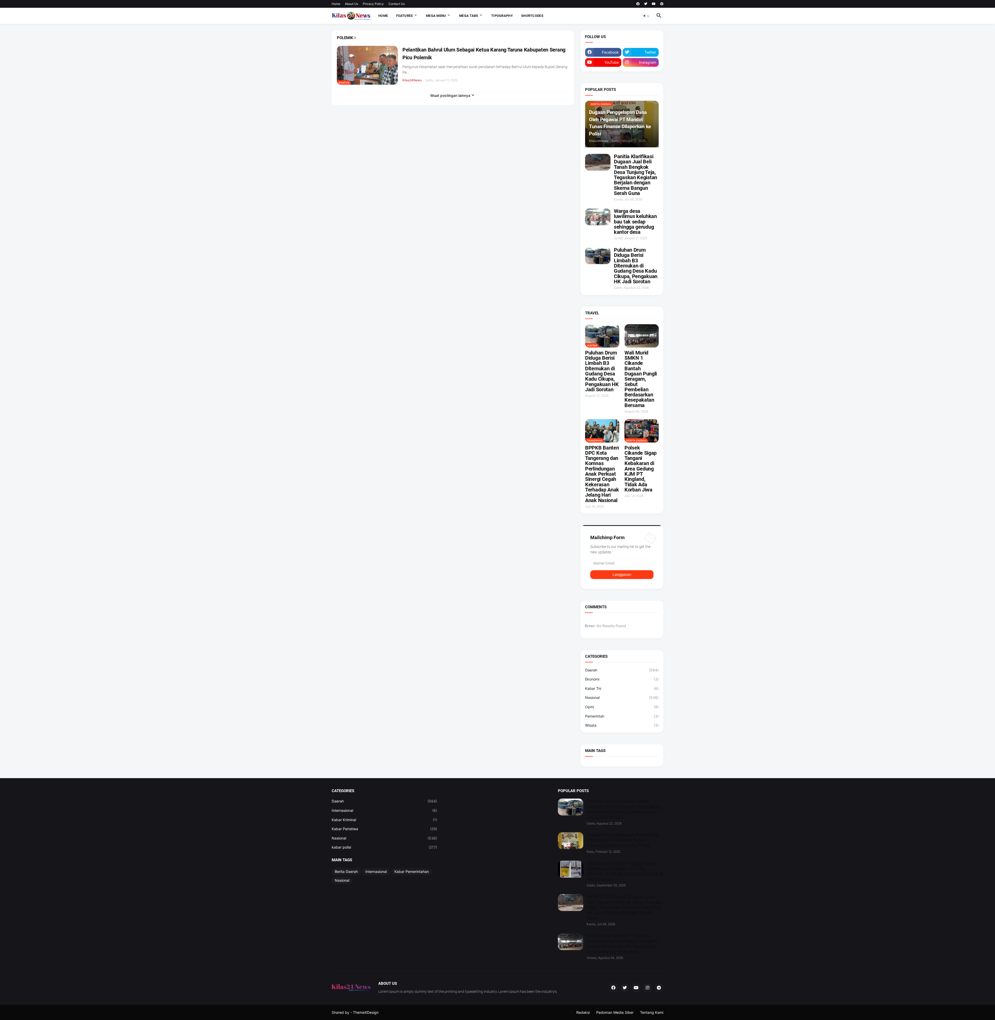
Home (336, 4)
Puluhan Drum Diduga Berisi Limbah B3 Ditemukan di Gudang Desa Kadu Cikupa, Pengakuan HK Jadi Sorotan (635, 265)
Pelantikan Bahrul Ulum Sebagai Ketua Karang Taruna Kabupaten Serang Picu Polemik (483, 54)
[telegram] (659, 987)
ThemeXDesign (366, 1012)
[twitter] (645, 4)
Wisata (622, 725)
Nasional (622, 697)
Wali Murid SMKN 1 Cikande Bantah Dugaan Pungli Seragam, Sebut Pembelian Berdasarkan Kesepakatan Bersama (640, 379)
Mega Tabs (468, 16)
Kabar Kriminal (384, 820)
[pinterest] (661, 4)
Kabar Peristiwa (384, 829)
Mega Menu (436, 16)
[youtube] (654, 4)
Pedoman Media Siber (615, 1012)
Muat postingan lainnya (450, 95)
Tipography (502, 16)
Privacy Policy (373, 4)
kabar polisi (384, 847)
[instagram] (647, 987)
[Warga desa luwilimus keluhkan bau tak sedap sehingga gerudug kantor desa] (597, 216)
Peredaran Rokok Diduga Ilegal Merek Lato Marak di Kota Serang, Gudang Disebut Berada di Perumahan (625, 871)
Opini (622, 707)
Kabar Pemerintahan (411, 871)
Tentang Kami (651, 1012)
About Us (351, 4)
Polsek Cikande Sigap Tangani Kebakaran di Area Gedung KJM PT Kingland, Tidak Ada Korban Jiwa (640, 469)
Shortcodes (532, 16)
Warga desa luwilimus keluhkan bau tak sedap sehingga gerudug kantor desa (635, 221)
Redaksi (583, 1012)
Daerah (622, 670)
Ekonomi (622, 679)
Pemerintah (622, 716)
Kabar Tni (622, 688)
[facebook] (637, 4)
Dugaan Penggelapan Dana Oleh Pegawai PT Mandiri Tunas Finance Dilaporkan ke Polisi (623, 840)
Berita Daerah (346, 871)
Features (404, 16)
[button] (646, 15)
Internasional (384, 810)
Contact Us (396, 4)
